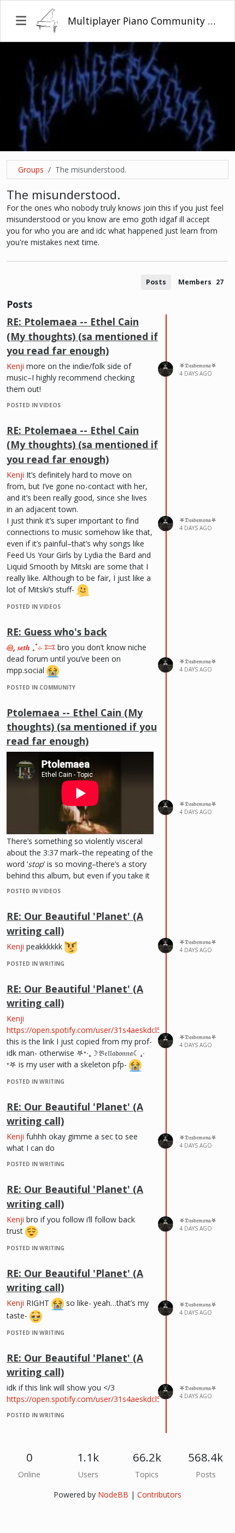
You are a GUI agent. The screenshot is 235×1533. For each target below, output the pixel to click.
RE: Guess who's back (57, 631)
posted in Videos (34, 405)
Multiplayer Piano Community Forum (143, 20)
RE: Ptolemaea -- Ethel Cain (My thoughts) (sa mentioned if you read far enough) (82, 336)
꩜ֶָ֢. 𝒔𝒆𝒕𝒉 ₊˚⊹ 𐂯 (31, 647)
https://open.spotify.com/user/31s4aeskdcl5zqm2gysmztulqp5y (118, 1030)
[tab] (156, 282)
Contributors (159, 1494)
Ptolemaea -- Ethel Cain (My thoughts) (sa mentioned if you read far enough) (82, 727)
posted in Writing (35, 963)
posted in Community (41, 687)
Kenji (15, 366)
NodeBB (113, 1494)
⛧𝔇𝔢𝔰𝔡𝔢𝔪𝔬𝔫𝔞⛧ (197, 365)
